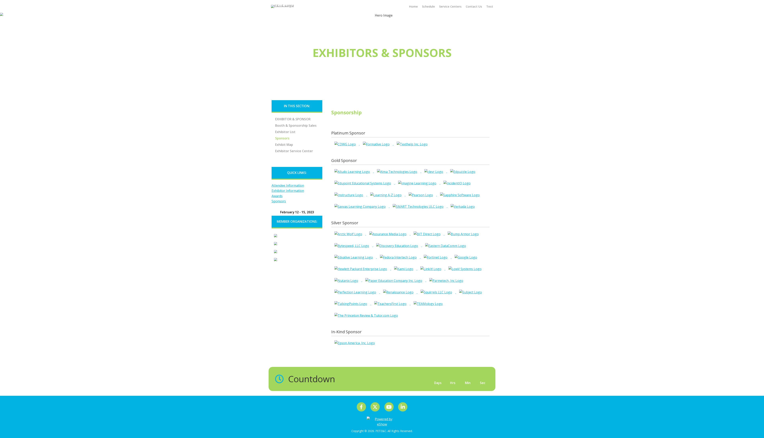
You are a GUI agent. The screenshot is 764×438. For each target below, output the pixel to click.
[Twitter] (375, 406)
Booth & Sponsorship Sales (296, 125)
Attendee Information (288, 185)
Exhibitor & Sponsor (293, 119)
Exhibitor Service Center (294, 151)
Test (489, 6)
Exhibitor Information (288, 190)
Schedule (428, 6)
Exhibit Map (284, 144)
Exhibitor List (285, 132)
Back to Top (756, 427)
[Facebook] (361, 406)
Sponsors (282, 138)
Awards (277, 196)
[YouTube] (389, 406)
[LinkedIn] (402, 406)
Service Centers (450, 6)
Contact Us (474, 6)
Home (413, 6)
